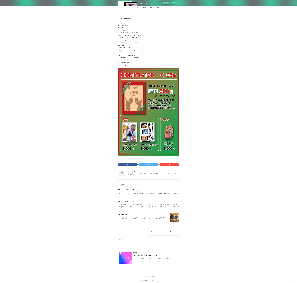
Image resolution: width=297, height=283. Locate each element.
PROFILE (145, 7)
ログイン (175, 2)
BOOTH (158, 7)
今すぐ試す (165, 2)
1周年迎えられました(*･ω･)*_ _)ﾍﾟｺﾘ (127, 201)
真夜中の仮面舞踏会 (122, 214)
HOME (138, 7)
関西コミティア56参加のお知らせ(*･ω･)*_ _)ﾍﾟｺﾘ (130, 189)
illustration (152, 7)
